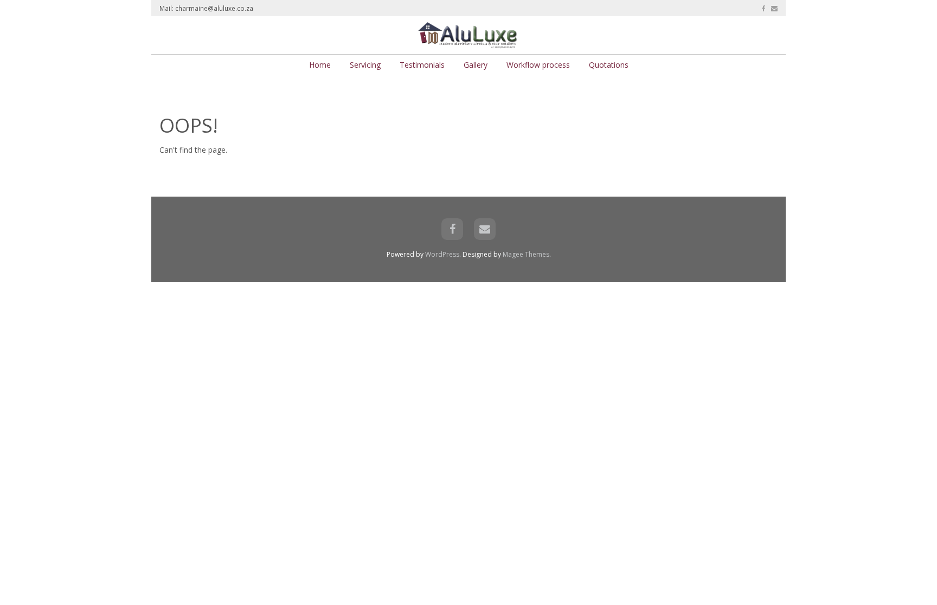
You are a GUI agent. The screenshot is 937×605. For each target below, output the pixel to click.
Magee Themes (526, 254)
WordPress (442, 254)
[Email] (774, 8)
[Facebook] (764, 8)
